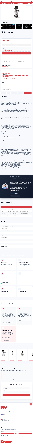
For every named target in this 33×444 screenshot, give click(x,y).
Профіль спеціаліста (15, 193)
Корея (3, 83)
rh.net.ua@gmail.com (5, 423)
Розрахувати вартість (16, 394)
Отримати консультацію (16, 195)
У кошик (17, 56)
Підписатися (16, 433)
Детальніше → (3, 360)
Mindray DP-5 (3, 358)
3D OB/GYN (5, 78)
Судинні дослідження (24, 75)
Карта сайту (16, 442)
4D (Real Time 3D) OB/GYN (12, 78)
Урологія (3, 76)
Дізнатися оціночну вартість (8, 50)
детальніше (28, 3)
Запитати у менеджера (5, 66)
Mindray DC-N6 (12, 358)
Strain (3, 78)
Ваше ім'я (4, 386)
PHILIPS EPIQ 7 (20, 358)
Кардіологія (7, 76)
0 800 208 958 (5, 338)
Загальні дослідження (5, 75)
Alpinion (3, 70)
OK (31, 3)
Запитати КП (16, 53)
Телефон (4, 390)
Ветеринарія (19, 75)
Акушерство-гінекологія (13, 75)
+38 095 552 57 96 (6, 422)
